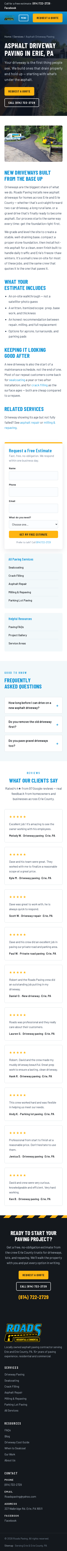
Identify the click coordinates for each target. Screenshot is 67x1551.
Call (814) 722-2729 (21, 102)
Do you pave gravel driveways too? (28, 743)
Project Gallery (18, 635)
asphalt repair (30, 422)
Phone (12, 484)
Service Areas (17, 643)
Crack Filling (16, 575)
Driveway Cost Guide (16, 1442)
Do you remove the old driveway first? (30, 724)
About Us (9, 1460)
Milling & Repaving (20, 592)
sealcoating (17, 380)
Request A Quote (47, 18)
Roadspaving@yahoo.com (20, 1496)
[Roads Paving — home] (9, 17)
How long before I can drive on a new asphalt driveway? (30, 705)
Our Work (9, 1454)
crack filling (39, 385)
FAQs (7, 1430)
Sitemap (8, 1545)
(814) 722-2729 (41, 3)
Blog (7, 1436)
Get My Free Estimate (33, 534)
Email (12, 500)
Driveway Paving (14, 1374)
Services (18, 36)
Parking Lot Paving (20, 600)
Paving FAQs (16, 627)
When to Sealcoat (15, 1448)
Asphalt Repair (18, 583)
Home (7, 36)
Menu (23, 17)
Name (12, 468)
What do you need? (20, 517)
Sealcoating (16, 567)
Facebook (10, 7)
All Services (11, 1410)
